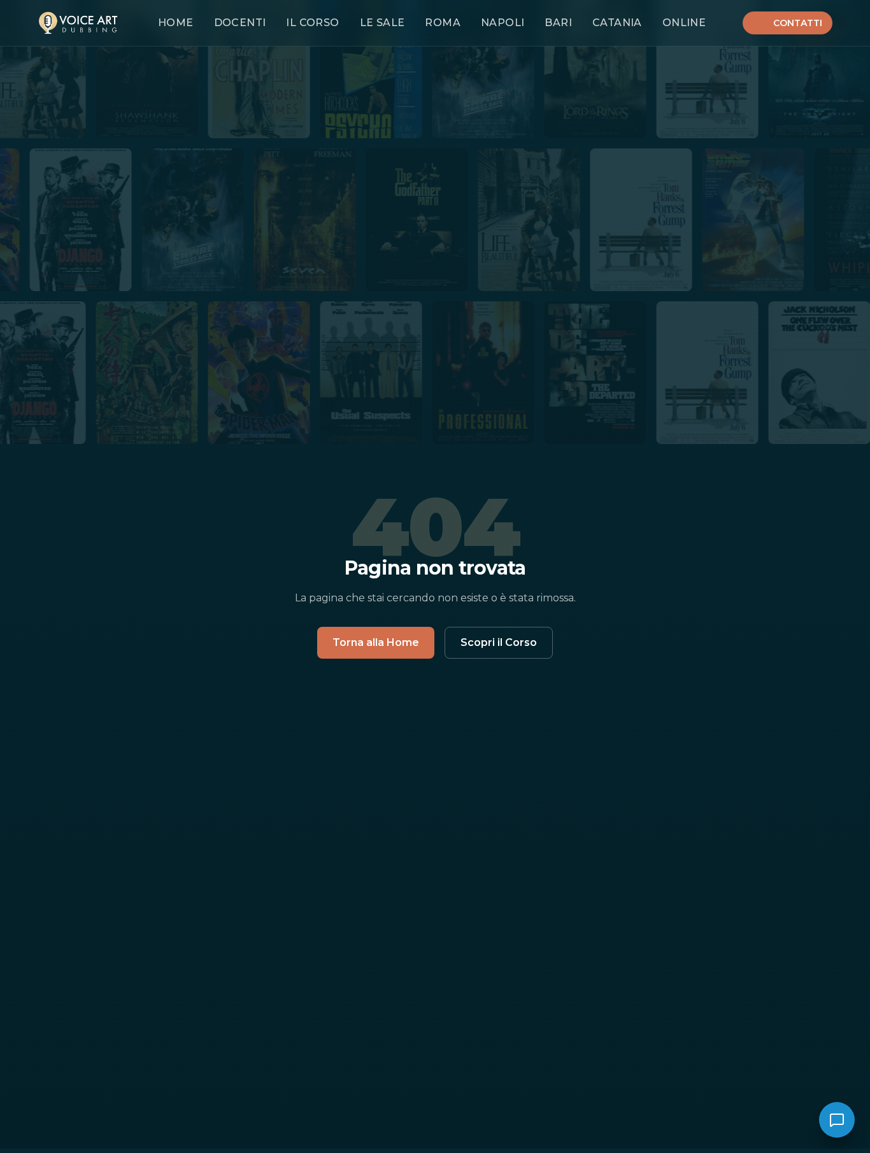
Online (684, 23)
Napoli (502, 23)
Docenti (240, 23)
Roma (442, 23)
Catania (617, 23)
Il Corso (312, 23)
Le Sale (382, 23)
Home (176, 23)
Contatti (797, 23)
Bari (558, 23)
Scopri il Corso (498, 642)
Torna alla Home (375, 642)
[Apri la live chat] (837, 1120)
